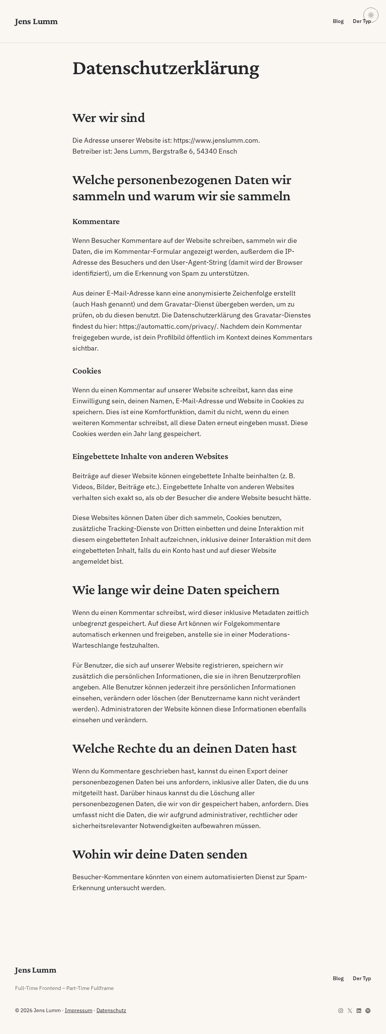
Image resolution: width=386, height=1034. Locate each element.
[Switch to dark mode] (370, 15)
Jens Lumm (36, 21)
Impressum (78, 1010)
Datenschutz (111, 1010)
